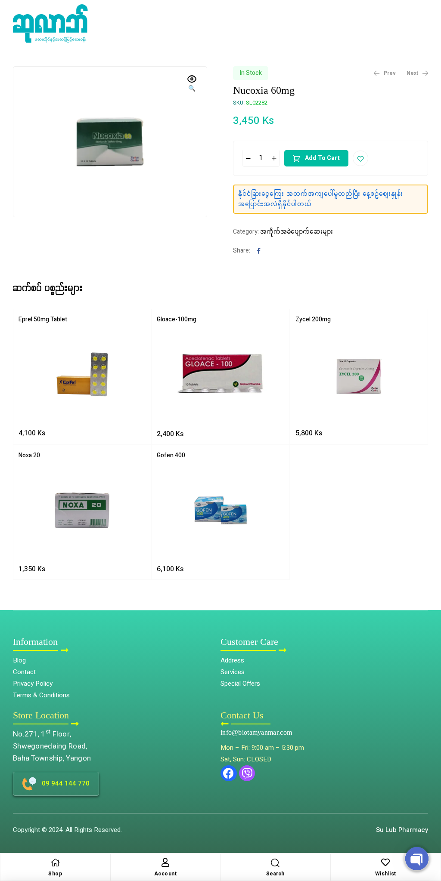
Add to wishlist (360, 158)
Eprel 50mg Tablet (43, 319)
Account (165, 874)
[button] (428, 836)
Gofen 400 (171, 455)
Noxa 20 (29, 455)
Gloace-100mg (176, 319)
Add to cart (322, 158)
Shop (55, 874)
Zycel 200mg (313, 319)
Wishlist (385, 874)
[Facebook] (228, 773)
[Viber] (247, 773)
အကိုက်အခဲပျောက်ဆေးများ (296, 231)
